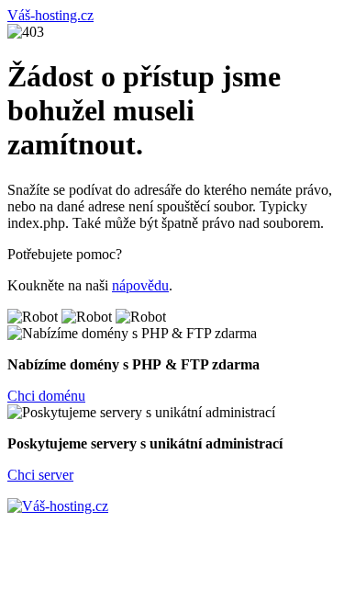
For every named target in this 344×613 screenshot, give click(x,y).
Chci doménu (46, 395)
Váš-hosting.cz (50, 15)
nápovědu (140, 285)
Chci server (40, 474)
